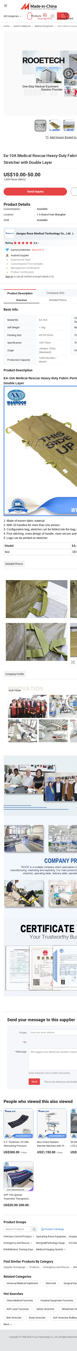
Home (6, 26)
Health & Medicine (22, 26)
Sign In (9, 276)
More (7, 1324)
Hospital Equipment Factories (56, 1300)
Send (34, 1081)
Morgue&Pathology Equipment (53, 1243)
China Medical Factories (19, 1300)
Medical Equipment (44, 26)
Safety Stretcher (45, 1309)
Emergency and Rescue (16, 1243)
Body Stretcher (37, 1317)
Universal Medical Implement (22, 1283)
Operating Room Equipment (51, 1236)
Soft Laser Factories (17, 1309)
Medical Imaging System (49, 1249)
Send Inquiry (35, 191)
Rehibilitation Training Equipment (22, 1249)
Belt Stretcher (13, 1317)
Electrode (51, 1283)
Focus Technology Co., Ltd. (45, 1336)
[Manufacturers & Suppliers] (39, 6)
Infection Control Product (18, 1236)
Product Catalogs (54, 1229)
